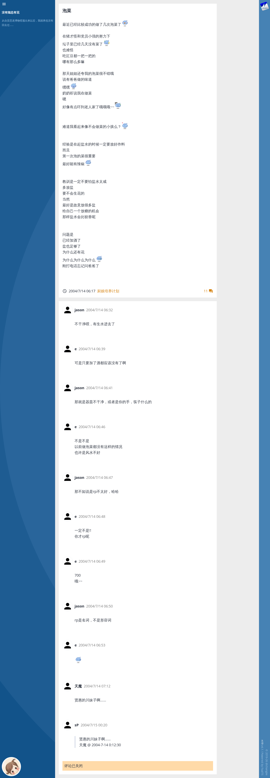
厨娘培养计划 (108, 290)
